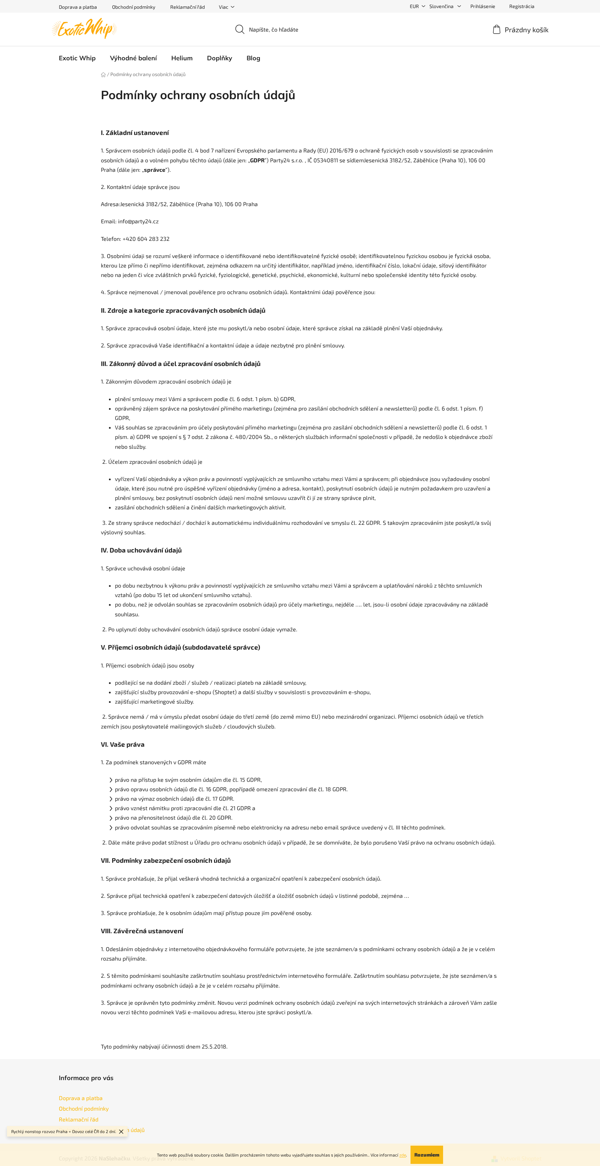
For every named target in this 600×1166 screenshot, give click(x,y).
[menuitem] (77, 58)
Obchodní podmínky (133, 7)
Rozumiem (426, 1155)
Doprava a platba (78, 7)
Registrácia (522, 6)
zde (402, 1154)
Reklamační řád (187, 7)
